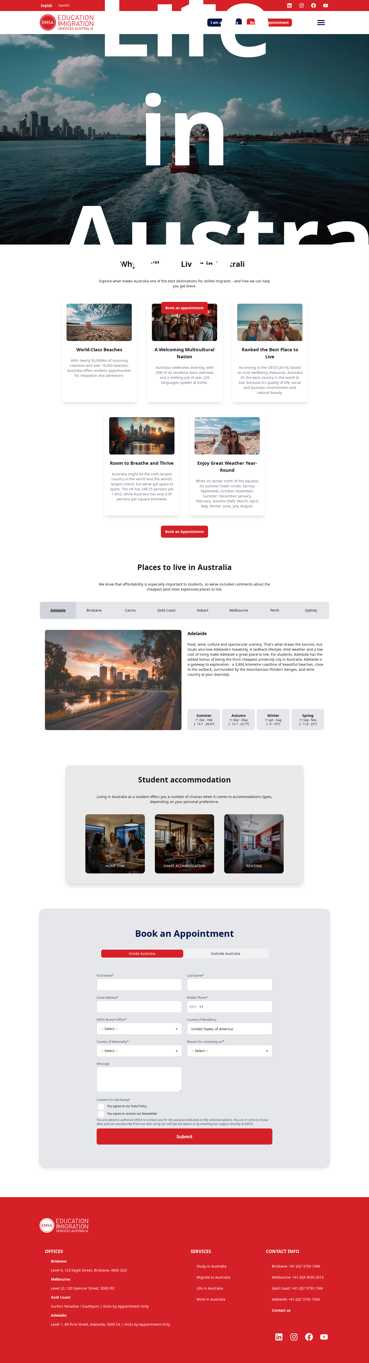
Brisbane (94, 610)
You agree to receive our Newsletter (132, 1114)
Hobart (202, 610)
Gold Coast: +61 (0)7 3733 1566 (297, 1288)
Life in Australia (210, 1288)
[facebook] (313, 5)
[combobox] (193, 1006)
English (46, 5)
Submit (184, 1136)
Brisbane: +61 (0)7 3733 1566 (296, 1266)
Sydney (311, 610)
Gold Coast (166, 610)
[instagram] (294, 1337)
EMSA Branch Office (112, 1020)
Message (103, 1064)
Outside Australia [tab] (225, 953)
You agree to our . (127, 1106)
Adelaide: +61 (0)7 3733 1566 (296, 1299)
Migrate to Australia (213, 1277)
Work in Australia (211, 1299)
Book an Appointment (184, 531)
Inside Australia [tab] (142, 953)
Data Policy (139, 1106)
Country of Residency (201, 1020)
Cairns (130, 610)
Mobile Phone (197, 998)
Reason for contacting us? (205, 1042)
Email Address (107, 998)
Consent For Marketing (113, 1100)
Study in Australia (211, 1266)
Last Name (195, 976)
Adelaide (58, 610)
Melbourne (238, 610)
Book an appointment (184, 307)
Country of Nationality (113, 1042)
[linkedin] (279, 1337)
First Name (105, 976)
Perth (274, 610)
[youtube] (325, 5)
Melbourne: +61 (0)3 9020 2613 (298, 1277)
